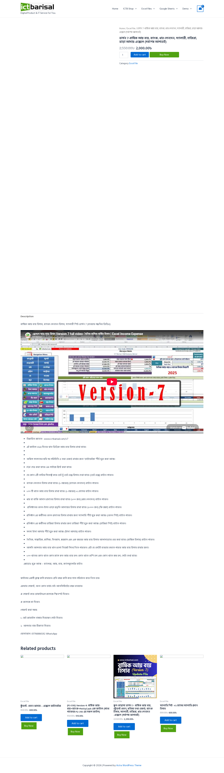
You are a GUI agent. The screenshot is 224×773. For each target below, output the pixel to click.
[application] (135, 9)
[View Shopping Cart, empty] (200, 8)
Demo (186, 9)
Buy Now (164, 55)
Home (115, 9)
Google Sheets (167, 9)
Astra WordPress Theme (128, 765)
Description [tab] (27, 316)
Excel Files (147, 9)
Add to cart (140, 55)
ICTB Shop (128, 9)
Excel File (131, 28)
